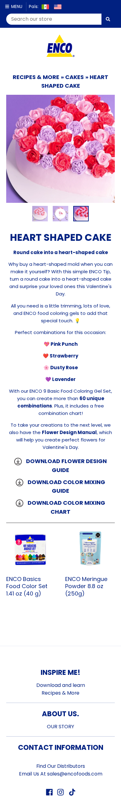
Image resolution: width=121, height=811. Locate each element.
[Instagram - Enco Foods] (60, 792)
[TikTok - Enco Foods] (71, 792)
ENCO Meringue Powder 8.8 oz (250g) (86, 586)
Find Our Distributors (60, 766)
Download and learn (60, 685)
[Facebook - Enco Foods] (49, 792)
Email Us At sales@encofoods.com (60, 773)
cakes (74, 77)
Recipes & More (36, 77)
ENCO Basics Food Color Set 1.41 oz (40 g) (26, 586)
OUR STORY (60, 726)
